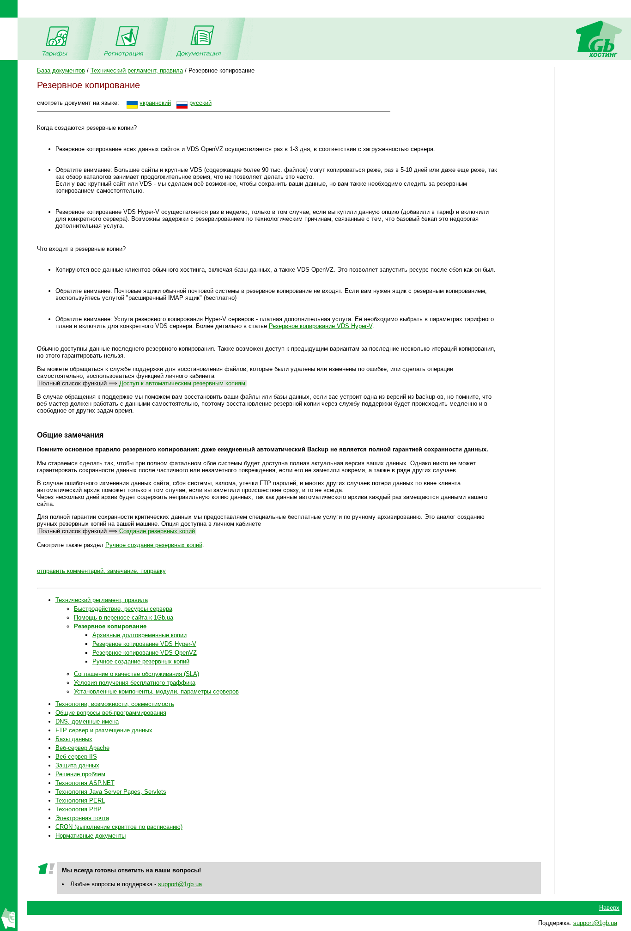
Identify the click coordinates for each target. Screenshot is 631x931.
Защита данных (77, 765)
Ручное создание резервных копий (153, 545)
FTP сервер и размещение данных (103, 730)
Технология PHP (78, 809)
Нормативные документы (90, 835)
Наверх (609, 907)
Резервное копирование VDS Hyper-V (320, 326)
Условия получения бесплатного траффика (134, 682)
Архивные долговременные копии (139, 635)
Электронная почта (82, 818)
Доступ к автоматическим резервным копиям (182, 383)
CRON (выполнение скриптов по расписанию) (118, 826)
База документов (61, 70)
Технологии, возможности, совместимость (114, 703)
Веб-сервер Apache (82, 747)
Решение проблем (80, 774)
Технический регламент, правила (137, 70)
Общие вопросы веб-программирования (110, 712)
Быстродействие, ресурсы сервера (123, 608)
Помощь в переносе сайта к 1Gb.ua (123, 617)
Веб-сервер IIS (76, 756)
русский (200, 102)
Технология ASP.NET (85, 782)
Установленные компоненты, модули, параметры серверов (156, 691)
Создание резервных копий (157, 531)
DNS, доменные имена (87, 721)
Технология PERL (80, 800)
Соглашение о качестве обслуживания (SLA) (136, 673)
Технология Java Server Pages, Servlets (110, 791)
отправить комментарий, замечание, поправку (101, 570)
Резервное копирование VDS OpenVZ (144, 652)
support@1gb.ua (180, 884)
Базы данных (73, 739)
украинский (155, 102)
